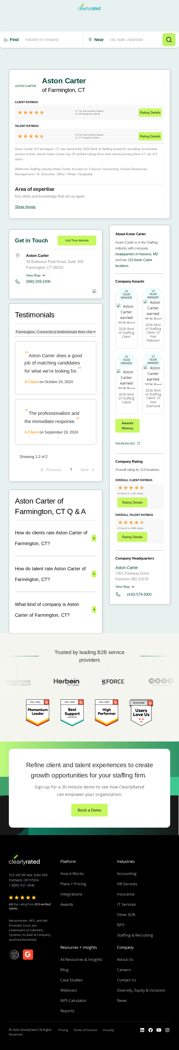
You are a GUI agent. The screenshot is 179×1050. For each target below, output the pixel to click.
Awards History (128, 425)
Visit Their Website (77, 240)
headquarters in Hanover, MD (136, 254)
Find (14, 39)
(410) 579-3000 (139, 594)
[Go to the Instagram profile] (167, 1030)
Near (99, 39)
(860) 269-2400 (38, 282)
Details (150, 112)
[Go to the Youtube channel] (159, 1030)
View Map (33, 275)
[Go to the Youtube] (150, 1030)
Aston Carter (126, 567)
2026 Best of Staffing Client (126, 332)
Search (169, 39)
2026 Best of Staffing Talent (126, 398)
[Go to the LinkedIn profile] (142, 1030)
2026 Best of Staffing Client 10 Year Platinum (153, 332)
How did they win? (125, 443)
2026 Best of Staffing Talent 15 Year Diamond (153, 398)
